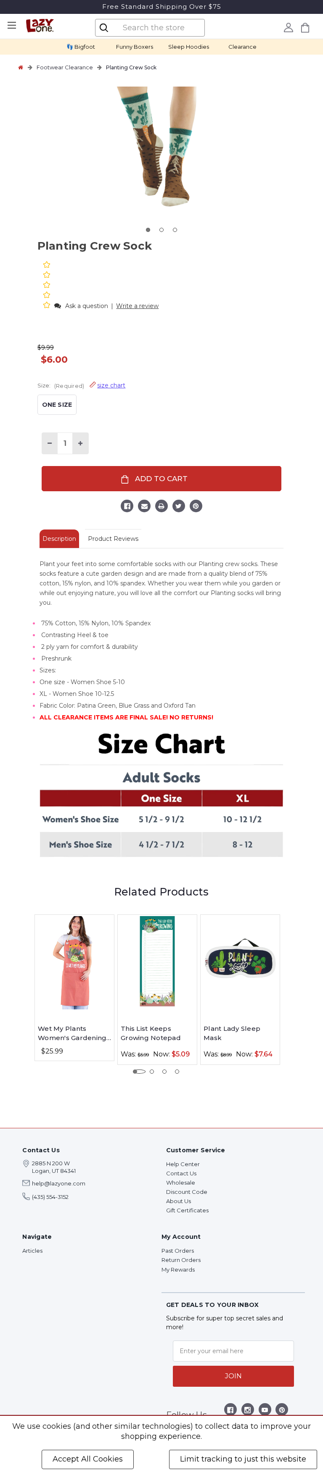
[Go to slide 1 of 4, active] (139, 1071)
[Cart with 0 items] (305, 27)
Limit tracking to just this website (243, 1459)
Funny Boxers (134, 46)
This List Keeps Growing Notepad (151, 1033)
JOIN (233, 1376)
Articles (32, 1250)
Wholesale (180, 1182)
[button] (47, 306)
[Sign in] (289, 27)
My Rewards (178, 1269)
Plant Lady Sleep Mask (232, 1033)
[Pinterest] (196, 507)
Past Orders (178, 1250)
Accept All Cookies (88, 1459)
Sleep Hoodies (188, 46)
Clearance (242, 46)
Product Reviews (113, 539)
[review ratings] (46, 286)
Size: (81, 385)
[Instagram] (247, 1411)
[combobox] (157, 27)
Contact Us (181, 1173)
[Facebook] (127, 507)
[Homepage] (20, 67)
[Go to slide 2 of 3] (161, 230)
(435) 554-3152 (50, 1196)
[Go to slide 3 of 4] (164, 1071)
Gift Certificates (187, 1210)
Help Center (183, 1164)
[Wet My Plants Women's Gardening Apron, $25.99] (74, 962)
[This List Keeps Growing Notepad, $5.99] (157, 962)
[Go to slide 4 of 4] (177, 1071)
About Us (178, 1201)
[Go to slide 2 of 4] (152, 1071)
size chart (111, 385)
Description (59, 539)
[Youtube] (264, 1411)
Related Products (161, 891)
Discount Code (186, 1191)
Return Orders (181, 1259)
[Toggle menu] (11, 25)
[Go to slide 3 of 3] (175, 230)
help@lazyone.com (58, 1183)
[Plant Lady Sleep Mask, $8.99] (240, 962)
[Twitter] (179, 507)
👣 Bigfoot (80, 46)
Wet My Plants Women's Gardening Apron (72, 1034)
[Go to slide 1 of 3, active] (148, 230)
